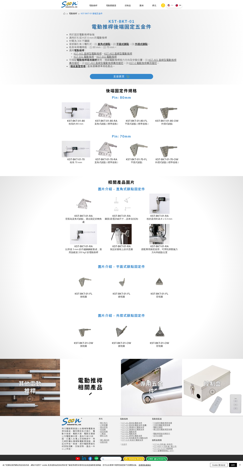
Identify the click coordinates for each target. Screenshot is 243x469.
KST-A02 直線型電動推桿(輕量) (134, 425)
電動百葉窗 (158, 427)
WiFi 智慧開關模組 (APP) (163, 451)
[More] (30, 399)
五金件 (124, 444)
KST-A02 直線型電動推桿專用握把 (104, 63)
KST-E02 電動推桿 (106, 56)
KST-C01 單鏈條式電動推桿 (132, 427)
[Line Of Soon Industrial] (96, 458)
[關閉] (239, 465)
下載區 (103, 434)
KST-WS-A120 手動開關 (163, 448)
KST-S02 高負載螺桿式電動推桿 (134, 438)
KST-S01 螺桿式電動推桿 (131, 436)
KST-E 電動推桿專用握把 (143, 63)
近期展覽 (104, 425)
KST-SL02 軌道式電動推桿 (132, 440)
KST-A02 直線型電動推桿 (118, 53)
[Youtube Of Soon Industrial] (77, 458)
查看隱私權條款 (145, 465)
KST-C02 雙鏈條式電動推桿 (132, 429)
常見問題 (104, 431)
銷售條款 (104, 442)
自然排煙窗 (158, 436)
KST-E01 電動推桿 (84, 56)
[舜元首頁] (64, 13)
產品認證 (104, 427)
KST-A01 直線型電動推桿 (88, 53)
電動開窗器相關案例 (161, 434)
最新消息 (104, 436)
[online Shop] (163, 5)
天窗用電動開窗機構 (161, 425)
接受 (233, 465)
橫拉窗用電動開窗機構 (162, 429)
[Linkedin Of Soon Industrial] (84, 458)
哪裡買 (103, 429)
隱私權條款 (104, 440)
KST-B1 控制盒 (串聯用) (163, 444)
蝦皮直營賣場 (78, 66)
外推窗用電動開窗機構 (162, 423)
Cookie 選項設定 (218, 465)
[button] (93, 5)
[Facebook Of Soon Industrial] (90, 458)
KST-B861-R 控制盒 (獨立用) (165, 446)
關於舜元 (104, 423)
